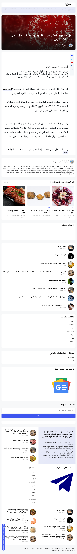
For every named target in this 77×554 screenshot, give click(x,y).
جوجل (34, 502)
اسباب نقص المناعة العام (57, 280)
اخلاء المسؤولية (70, 548)
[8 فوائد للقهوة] (71, 248)
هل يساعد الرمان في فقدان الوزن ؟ (63, 212)
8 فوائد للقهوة (61, 246)
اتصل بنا (32, 548)
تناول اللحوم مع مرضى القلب (16, 212)
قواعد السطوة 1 (61, 255)
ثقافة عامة (70, 345)
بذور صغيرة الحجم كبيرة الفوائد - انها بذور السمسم (49, 288)
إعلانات (71, 325)
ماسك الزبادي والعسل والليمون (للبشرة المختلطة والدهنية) (17, 520)
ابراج (72, 328)
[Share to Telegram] (71, 69)
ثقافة (34, 496)
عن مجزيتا (24, 548)
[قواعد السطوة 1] (71, 256)
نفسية (3, 547)
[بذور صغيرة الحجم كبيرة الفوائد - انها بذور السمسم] (71, 290)
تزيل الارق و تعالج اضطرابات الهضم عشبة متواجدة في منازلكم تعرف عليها (42, 297)
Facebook (70, 357)
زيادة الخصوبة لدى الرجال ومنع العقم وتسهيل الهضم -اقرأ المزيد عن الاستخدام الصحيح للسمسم (16, 528)
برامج (34, 485)
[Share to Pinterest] (71, 62)
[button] (71, 73)
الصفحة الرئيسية (67, 31)
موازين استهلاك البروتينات (19, 440)
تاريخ (72, 335)
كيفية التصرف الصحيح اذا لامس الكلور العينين (57, 446)
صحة (3, 542)
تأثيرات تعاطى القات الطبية (19, 457)
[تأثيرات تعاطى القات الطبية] (33, 458)
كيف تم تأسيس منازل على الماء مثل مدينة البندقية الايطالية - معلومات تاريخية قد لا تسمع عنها (36, 9)
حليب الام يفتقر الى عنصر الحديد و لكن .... (53, 305)
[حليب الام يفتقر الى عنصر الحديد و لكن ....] (71, 306)
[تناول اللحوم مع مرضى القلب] (14, 196)
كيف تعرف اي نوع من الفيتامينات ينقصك (53, 263)
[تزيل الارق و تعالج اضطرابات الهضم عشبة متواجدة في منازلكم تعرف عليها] (71, 298)
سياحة (72, 9)
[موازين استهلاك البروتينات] (33, 442)
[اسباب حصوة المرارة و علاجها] (38, 196)
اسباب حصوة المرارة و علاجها (40, 212)
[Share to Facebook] (71, 56)
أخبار (72, 321)
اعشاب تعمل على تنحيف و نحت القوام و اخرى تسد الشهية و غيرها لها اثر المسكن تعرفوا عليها (17, 511)
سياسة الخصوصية (43, 548)
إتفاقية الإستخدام (57, 548)
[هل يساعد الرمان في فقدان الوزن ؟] (63, 196)
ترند (58, 31)
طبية (3, 537)
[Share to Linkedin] (71, 66)
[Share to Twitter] (71, 59)
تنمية (72, 342)
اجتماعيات (70, 331)
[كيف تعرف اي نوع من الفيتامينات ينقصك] (71, 264)
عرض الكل (5, 182)
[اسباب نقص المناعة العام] (71, 281)
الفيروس (7, 89)
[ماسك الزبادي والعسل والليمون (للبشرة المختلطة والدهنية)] (33, 521)
